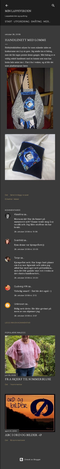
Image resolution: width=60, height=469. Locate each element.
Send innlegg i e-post (19, 195)
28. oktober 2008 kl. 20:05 (26, 249)
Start (8, 21)
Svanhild (18, 240)
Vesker (16, 199)
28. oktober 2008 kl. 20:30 (26, 278)
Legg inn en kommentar (17, 322)
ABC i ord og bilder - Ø (23, 435)
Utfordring (21, 21)
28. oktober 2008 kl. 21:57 (25, 316)
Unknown (19, 304)
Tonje (17, 257)
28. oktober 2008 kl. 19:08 (26, 231)
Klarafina (18, 214)
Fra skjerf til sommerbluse (28, 379)
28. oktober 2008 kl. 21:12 (25, 295)
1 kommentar (16, 384)
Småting (36, 21)
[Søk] (53, 5)
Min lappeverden (18, 11)
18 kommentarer (17, 440)
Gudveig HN (21, 286)
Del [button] (6, 195)
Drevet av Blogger (32, 459)
